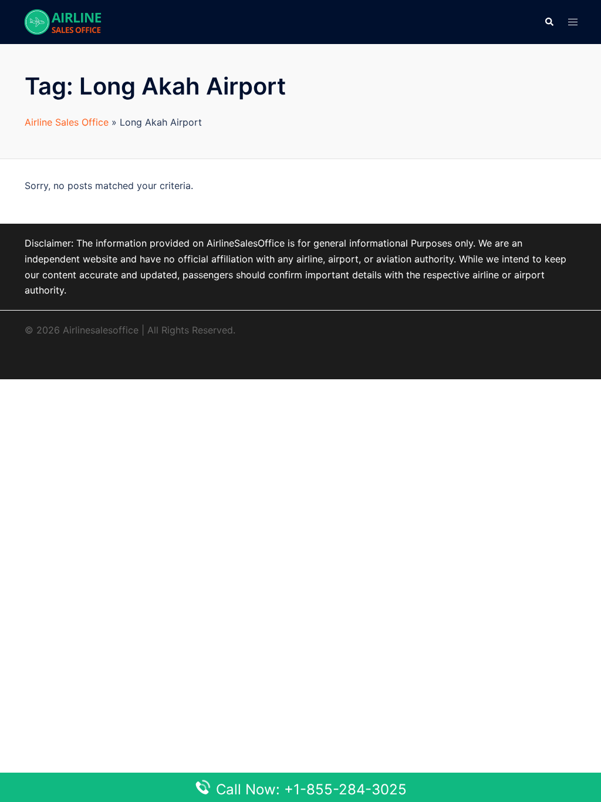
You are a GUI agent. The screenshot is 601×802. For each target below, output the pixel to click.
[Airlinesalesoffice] (62, 21)
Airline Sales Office (67, 122)
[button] (548, 21)
